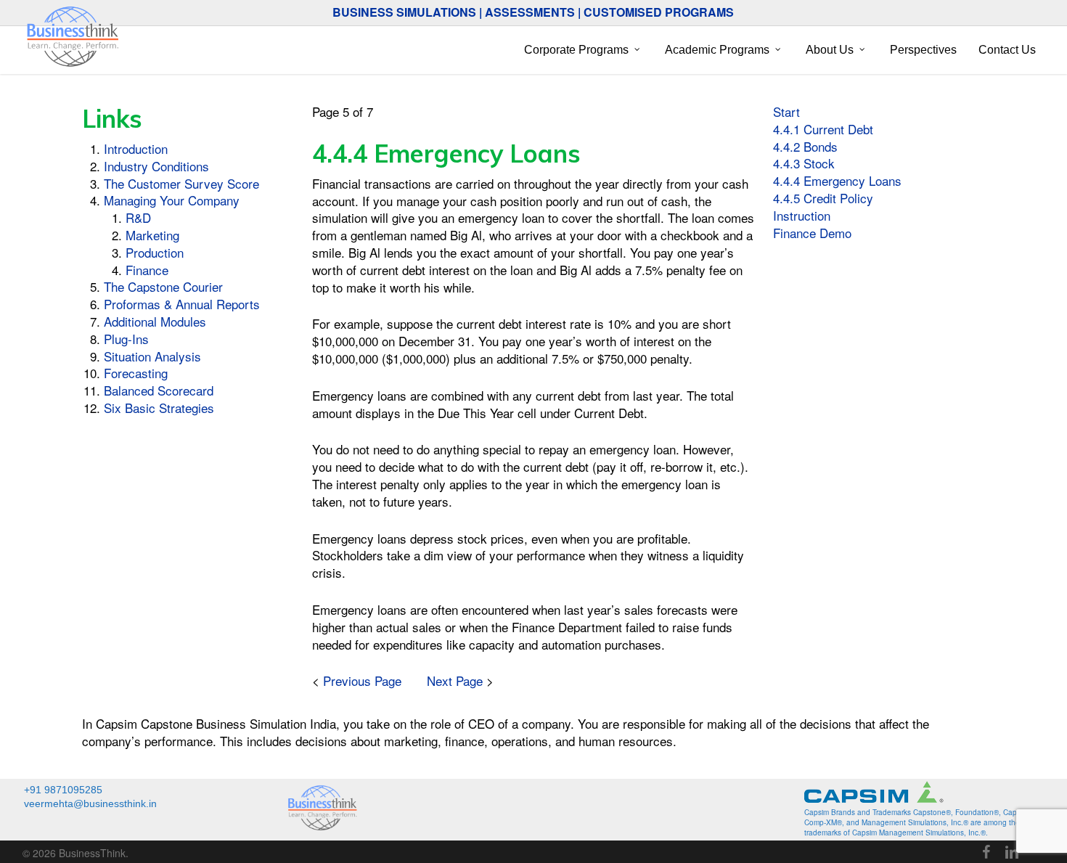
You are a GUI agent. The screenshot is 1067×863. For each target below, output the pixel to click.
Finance (147, 270)
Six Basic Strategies (159, 407)
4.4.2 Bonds (805, 146)
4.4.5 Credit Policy (823, 198)
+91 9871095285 (63, 789)
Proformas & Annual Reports (182, 304)
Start (786, 111)
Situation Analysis (152, 356)
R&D (138, 217)
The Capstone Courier (163, 286)
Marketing (152, 235)
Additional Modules (155, 321)
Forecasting (136, 373)
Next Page (455, 680)
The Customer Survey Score (181, 183)
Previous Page (362, 680)
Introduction (136, 148)
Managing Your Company (172, 200)
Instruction (801, 215)
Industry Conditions (156, 166)
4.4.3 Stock (804, 163)
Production (155, 252)
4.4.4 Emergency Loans (837, 180)
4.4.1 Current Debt (823, 129)
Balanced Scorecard (158, 390)
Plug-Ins (126, 339)
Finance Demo (812, 233)
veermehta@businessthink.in (90, 803)
